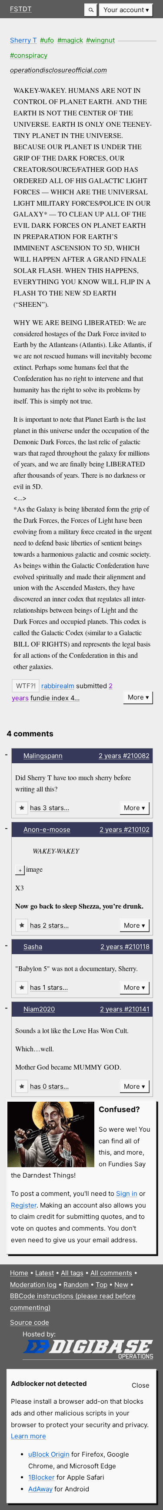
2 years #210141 (125, 1009)
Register (24, 1205)
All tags (72, 1273)
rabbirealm (57, 686)
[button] (90, 10)
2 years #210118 (125, 946)
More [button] (136, 697)
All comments (111, 1273)
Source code (29, 1322)
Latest (44, 1273)
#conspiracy (28, 55)
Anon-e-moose (46, 829)
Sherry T (23, 40)
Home (19, 1273)
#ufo (47, 40)
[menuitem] (126, 10)
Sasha (32, 946)
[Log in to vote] (26, 686)
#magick (70, 40)
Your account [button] (123, 10)
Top (101, 1284)
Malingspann (43, 756)
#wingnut (100, 40)
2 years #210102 (125, 829)
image (34, 868)
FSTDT (21, 9)
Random (76, 1284)
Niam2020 (39, 1009)
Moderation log (33, 1284)
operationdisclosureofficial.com (58, 70)
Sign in (126, 1193)
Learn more (28, 1436)
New (121, 1284)
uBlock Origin (49, 1454)
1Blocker (41, 1477)
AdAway (40, 1489)
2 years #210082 (124, 756)
